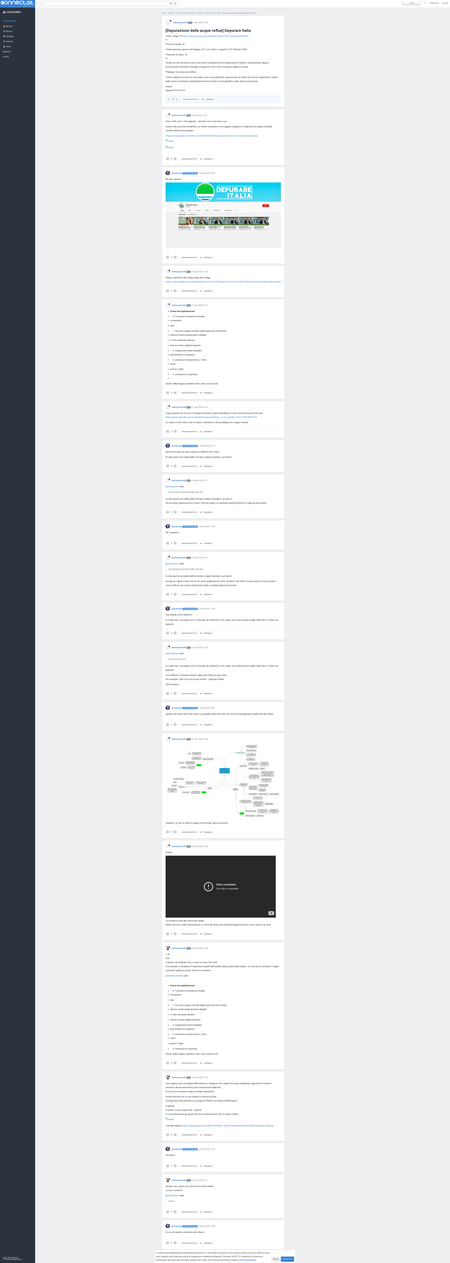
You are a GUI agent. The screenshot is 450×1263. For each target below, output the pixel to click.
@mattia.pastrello (174, 975)
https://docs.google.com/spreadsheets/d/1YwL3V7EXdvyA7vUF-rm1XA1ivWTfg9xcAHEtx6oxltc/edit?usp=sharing (223, 281)
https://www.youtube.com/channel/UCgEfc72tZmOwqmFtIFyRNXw (215, 36)
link (186, 1096)
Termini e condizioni (13, 1257)
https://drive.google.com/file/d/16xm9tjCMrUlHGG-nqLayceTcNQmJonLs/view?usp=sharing (212, 135)
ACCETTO (287, 1259)
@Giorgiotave (172, 486)
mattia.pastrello (180, 22)
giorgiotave (177, 173)
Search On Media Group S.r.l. (14, 1259)
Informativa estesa (247, 1260)
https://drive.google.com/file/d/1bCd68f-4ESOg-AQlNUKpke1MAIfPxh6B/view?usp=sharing (227, 1125)
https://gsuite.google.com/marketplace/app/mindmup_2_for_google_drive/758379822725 (211, 417)
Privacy (5, 1257)
